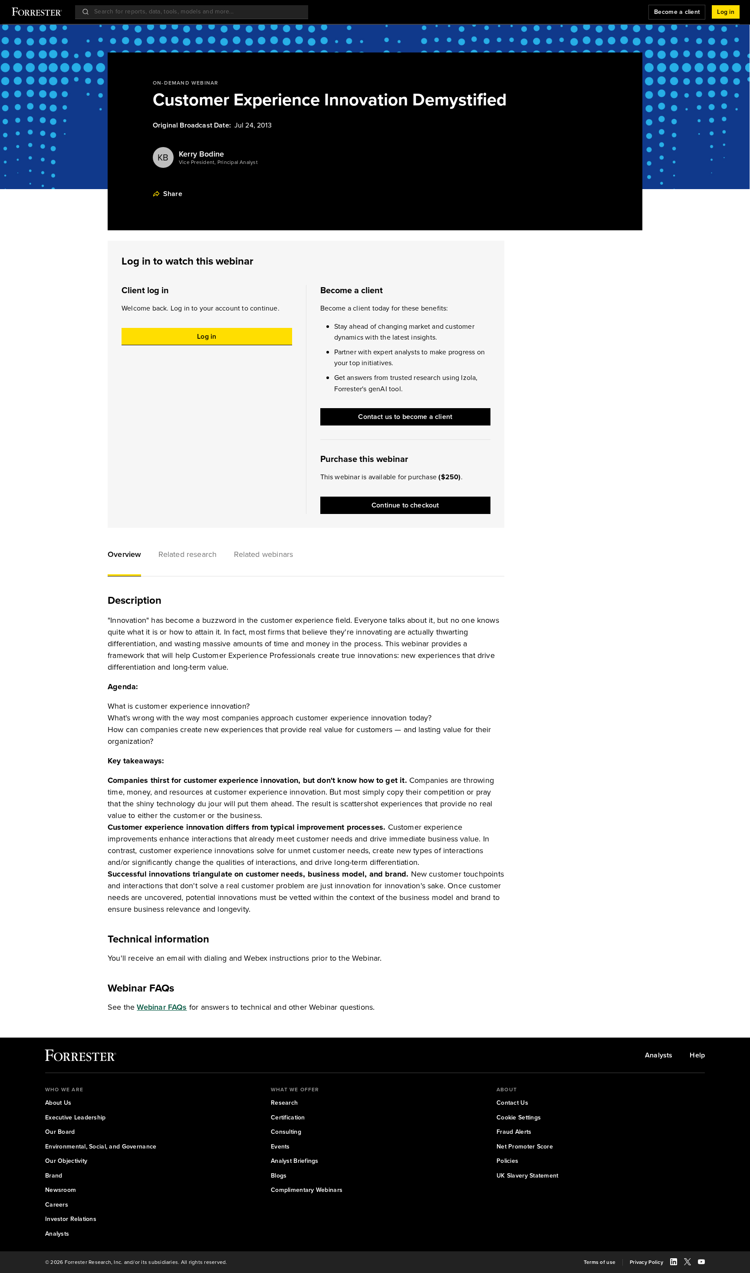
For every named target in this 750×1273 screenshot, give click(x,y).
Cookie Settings (519, 1118)
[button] (124, 555)
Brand (53, 1176)
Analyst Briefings (295, 1161)
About (507, 1089)
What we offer (295, 1089)
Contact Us (512, 1103)
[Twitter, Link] (687, 1262)
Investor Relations (70, 1219)
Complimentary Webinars (306, 1190)
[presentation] (163, 157)
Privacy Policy (646, 1262)
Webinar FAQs (162, 1007)
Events (280, 1147)
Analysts (658, 1055)
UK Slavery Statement (528, 1176)
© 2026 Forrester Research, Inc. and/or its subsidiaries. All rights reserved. (136, 1262)
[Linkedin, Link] (673, 1262)
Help (697, 1055)
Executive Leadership (75, 1118)
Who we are (64, 1089)
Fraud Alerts (514, 1132)
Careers (56, 1205)
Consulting (286, 1132)
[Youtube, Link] (701, 1262)
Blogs (278, 1176)
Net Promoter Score (525, 1147)
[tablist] (306, 555)
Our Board (60, 1132)
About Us (58, 1103)
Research (284, 1103)
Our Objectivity (66, 1161)
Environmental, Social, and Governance (100, 1147)
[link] (80, 1057)
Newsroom (60, 1190)
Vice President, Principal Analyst (218, 162)
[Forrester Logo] (37, 13)
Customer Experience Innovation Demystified (330, 100)
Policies (507, 1161)
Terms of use (599, 1262)
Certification (288, 1118)
